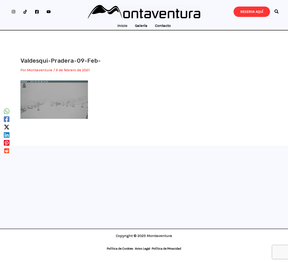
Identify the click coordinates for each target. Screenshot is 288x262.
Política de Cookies (120, 248)
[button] (276, 12)
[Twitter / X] (6, 127)
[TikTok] (25, 11)
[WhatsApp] (6, 111)
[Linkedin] (6, 135)
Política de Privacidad (166, 248)
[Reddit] (6, 151)
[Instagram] (13, 11)
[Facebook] (36, 11)
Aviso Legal (142, 248)
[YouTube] (48, 11)
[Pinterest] (6, 143)
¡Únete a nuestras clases (142, 161)
